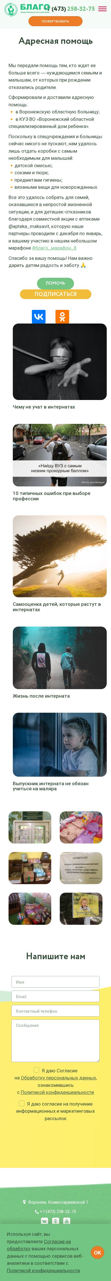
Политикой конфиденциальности (57, 1092)
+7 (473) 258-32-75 (58, 1211)
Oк (97, 1252)
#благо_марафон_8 (54, 248)
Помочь (55, 283)
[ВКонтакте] (39, 317)
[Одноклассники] (62, 317)
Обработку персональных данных (58, 1078)
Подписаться (55, 295)
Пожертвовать (55, 21)
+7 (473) (69, 9)
